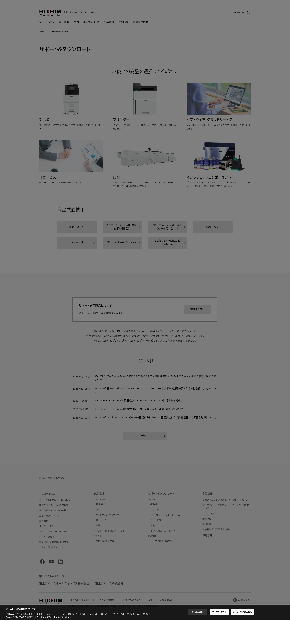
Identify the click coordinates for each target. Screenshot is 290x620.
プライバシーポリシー (63, 617)
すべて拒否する (219, 612)
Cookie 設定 (197, 612)
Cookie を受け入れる (242, 612)
